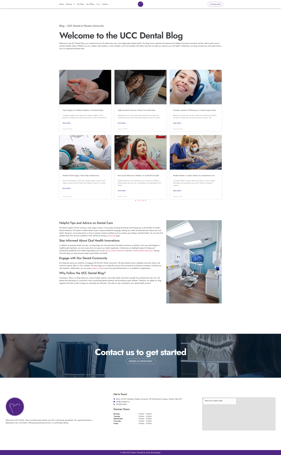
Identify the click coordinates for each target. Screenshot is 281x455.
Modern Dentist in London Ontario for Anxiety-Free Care (193, 175)
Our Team (80, 4)
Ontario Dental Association (115, 250)
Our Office (90, 4)
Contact (105, 4)
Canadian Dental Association (142, 250)
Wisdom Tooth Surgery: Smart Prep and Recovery (81, 175)
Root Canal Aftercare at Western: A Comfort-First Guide (138, 175)
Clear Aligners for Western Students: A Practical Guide (83, 110)
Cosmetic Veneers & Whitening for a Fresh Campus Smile (194, 110)
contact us (95, 268)
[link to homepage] (140, 4)
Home (61, 4)
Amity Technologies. (153, 452)
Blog (98, 4)
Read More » (67, 123)
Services (69, 4)
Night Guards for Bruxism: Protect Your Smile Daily (136, 110)
